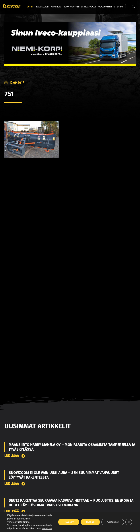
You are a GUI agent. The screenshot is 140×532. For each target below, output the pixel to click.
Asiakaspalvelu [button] (88, 7)
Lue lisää (12, 456)
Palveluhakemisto (106, 7)
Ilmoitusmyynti (71, 7)
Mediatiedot (57, 7)
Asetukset (112, 522)
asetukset (47, 528)
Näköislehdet (42, 7)
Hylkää (90, 522)
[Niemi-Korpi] (70, 47)
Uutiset (30, 7)
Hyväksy (69, 522)
